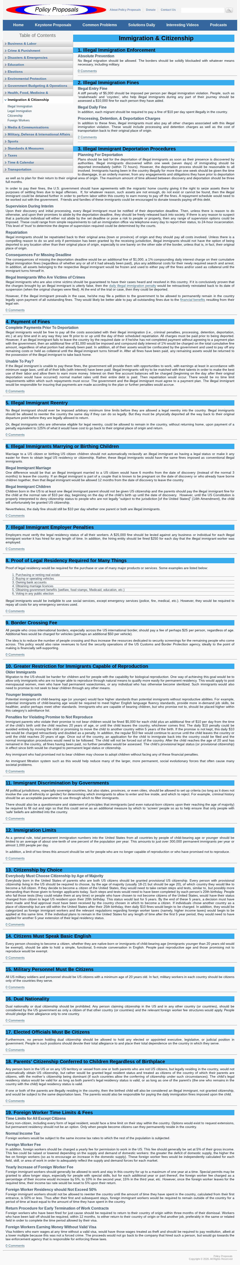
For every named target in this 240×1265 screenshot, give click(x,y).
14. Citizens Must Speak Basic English (48, 936)
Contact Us (168, 9)
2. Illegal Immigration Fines (108, 82)
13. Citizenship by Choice (34, 869)
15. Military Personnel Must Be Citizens (50, 969)
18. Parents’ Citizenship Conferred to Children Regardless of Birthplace (85, 1061)
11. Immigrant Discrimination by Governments (57, 782)
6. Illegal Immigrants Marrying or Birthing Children (62, 446)
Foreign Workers (19, 120)
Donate (151, 9)
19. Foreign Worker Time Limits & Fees (49, 1112)
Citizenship (15, 115)
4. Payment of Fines (28, 321)
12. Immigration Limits (31, 830)
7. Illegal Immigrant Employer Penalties (50, 527)
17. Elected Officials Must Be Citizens (48, 1032)
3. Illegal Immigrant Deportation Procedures (127, 148)
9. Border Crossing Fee (31, 622)
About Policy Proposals (125, 9)
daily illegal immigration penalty (132, 285)
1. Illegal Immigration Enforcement (116, 50)
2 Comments (87, 137)
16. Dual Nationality (27, 998)
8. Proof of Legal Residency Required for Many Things (66, 560)
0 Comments (87, 71)
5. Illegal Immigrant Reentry (37, 402)
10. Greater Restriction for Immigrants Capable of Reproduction (77, 666)
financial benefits (192, 300)
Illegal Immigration (20, 106)
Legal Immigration (20, 111)
